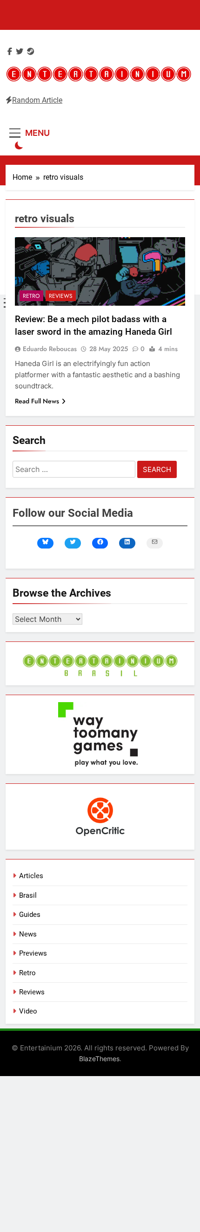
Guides (29, 914)
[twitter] (19, 51)
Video (28, 1011)
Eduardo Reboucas (50, 348)
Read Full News (37, 401)
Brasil (28, 895)
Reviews (61, 296)
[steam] (30, 51)
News (28, 934)
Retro (31, 296)
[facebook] (10, 51)
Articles (31, 876)
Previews (33, 953)
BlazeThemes (99, 1059)
